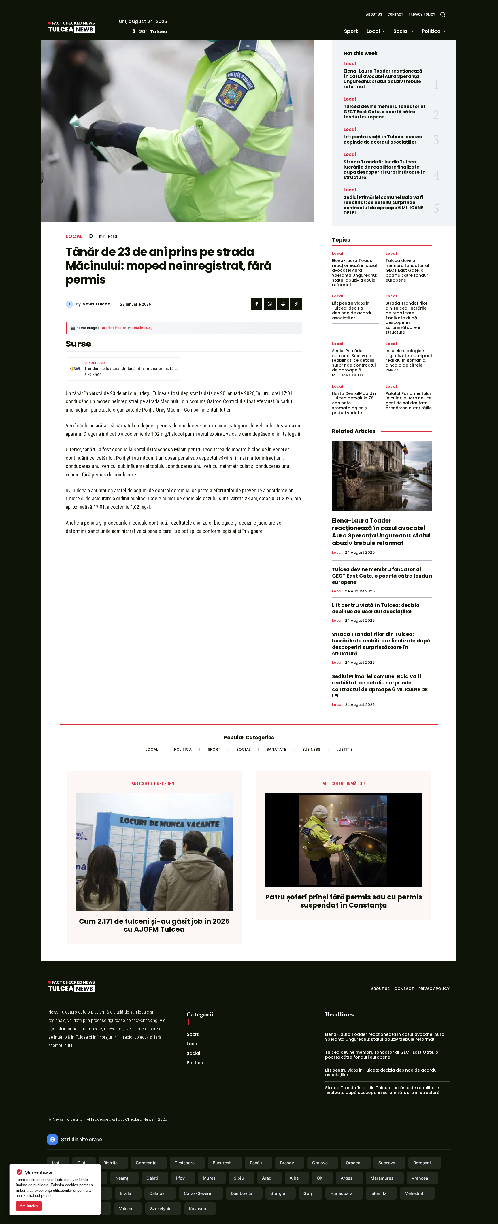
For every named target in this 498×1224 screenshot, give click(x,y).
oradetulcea (142, 327)
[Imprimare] (283, 304)
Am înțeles (29, 1206)
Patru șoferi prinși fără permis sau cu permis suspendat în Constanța (343, 901)
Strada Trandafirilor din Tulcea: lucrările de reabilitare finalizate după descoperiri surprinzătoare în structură (384, 169)
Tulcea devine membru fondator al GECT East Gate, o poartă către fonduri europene (384, 111)
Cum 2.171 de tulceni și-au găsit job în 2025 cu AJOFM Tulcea (154, 925)
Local (74, 236)
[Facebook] (256, 304)
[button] (443, 14)
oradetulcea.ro (114, 327)
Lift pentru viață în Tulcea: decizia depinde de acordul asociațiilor (383, 139)
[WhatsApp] (270, 304)
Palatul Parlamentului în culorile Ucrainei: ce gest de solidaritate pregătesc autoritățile (409, 401)
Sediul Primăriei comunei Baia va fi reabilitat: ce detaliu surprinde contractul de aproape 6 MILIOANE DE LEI (383, 205)
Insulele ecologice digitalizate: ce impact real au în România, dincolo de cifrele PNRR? (409, 360)
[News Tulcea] (71, 304)
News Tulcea (96, 304)
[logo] (80, 28)
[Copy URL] (296, 304)
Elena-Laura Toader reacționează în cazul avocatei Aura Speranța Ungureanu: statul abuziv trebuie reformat (383, 79)
